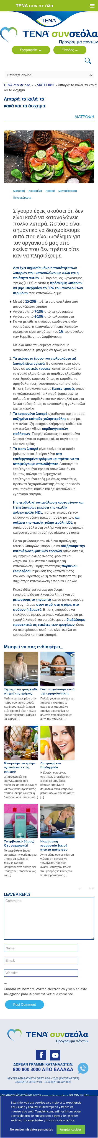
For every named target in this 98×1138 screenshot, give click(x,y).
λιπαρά (50, 190)
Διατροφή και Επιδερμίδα (50, 765)
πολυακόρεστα (22, 197)
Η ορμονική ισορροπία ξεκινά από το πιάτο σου (53, 845)
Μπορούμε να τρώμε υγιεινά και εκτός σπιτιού (20, 767)
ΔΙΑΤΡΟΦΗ (84, 116)
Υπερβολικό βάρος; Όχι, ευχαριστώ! (19, 843)
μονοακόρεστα (67, 190)
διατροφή (19, 190)
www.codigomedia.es (55, 1095)
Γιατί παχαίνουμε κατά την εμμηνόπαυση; (57, 691)
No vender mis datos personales (31, 1129)
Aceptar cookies (70, 1129)
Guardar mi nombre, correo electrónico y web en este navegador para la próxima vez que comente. (45, 991)
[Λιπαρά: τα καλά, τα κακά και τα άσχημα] (49, 156)
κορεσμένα (35, 190)
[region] (49, 1117)
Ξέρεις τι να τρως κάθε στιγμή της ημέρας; (20, 691)
